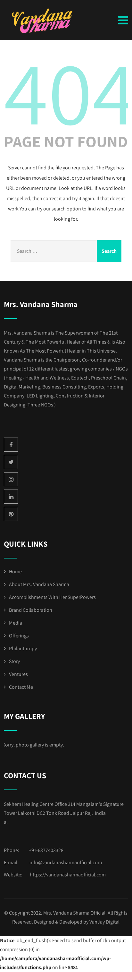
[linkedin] (11, 497)
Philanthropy (23, 648)
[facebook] (11, 445)
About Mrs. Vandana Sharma (39, 584)
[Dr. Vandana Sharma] (44, 20)
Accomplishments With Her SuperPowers (52, 597)
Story (14, 661)
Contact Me (21, 687)
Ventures (18, 674)
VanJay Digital (104, 921)
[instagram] (11, 479)
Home (15, 571)
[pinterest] (11, 514)
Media (15, 622)
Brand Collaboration (30, 610)
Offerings (19, 635)
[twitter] (11, 462)
